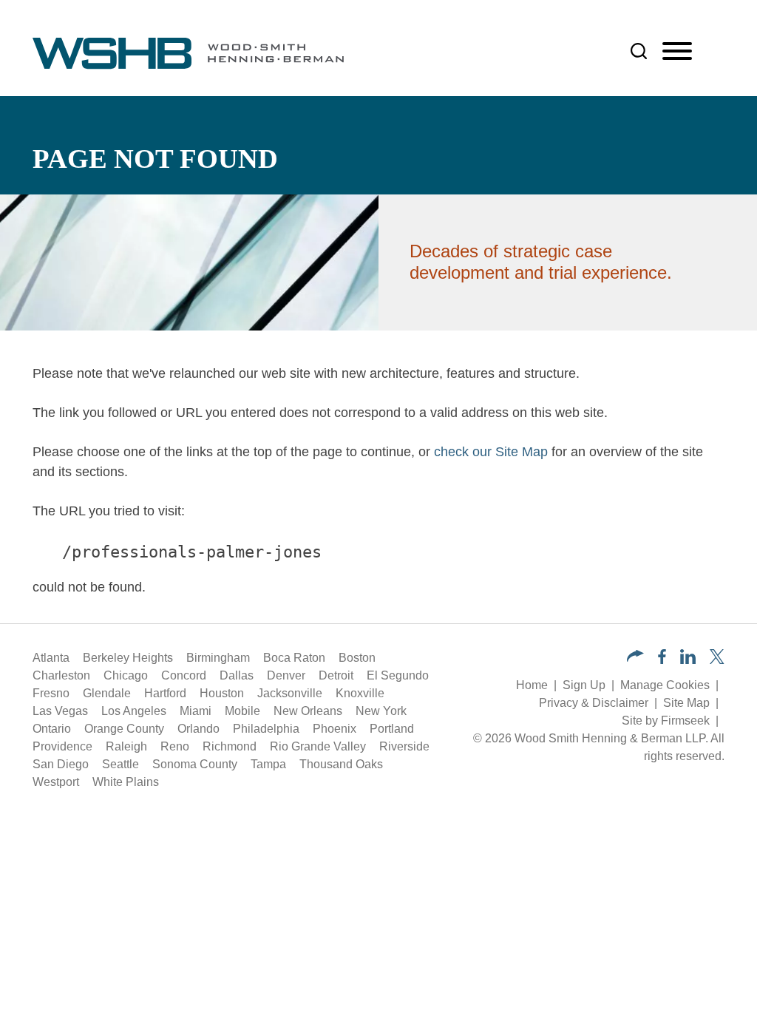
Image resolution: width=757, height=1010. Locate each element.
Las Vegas (60, 711)
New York (381, 711)
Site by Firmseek (666, 720)
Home (532, 685)
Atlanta (51, 657)
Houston (222, 693)
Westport (56, 782)
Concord (183, 675)
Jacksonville (289, 693)
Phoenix (334, 728)
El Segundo (398, 675)
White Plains (125, 782)
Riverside (404, 746)
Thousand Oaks (341, 764)
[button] (635, 657)
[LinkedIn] (688, 660)
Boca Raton (294, 657)
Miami (195, 711)
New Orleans (308, 711)
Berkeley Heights (128, 657)
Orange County (124, 728)
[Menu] (677, 52)
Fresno (51, 693)
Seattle (120, 764)
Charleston (61, 675)
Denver (286, 675)
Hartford (165, 693)
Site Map (686, 703)
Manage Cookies (665, 685)
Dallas (237, 675)
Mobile (242, 711)
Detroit (336, 675)
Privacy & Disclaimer (593, 703)
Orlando (198, 728)
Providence (62, 746)
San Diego (61, 764)
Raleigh (126, 746)
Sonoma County (194, 764)
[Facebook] (662, 660)
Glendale (107, 693)
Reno (174, 746)
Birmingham (218, 657)
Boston (357, 657)
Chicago (125, 675)
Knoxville (360, 693)
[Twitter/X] (717, 660)
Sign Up (584, 685)
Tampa (268, 764)
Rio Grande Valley (318, 746)
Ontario (52, 728)
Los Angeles (133, 711)
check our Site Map (491, 451)
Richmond (230, 746)
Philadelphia (266, 728)
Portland (392, 728)
